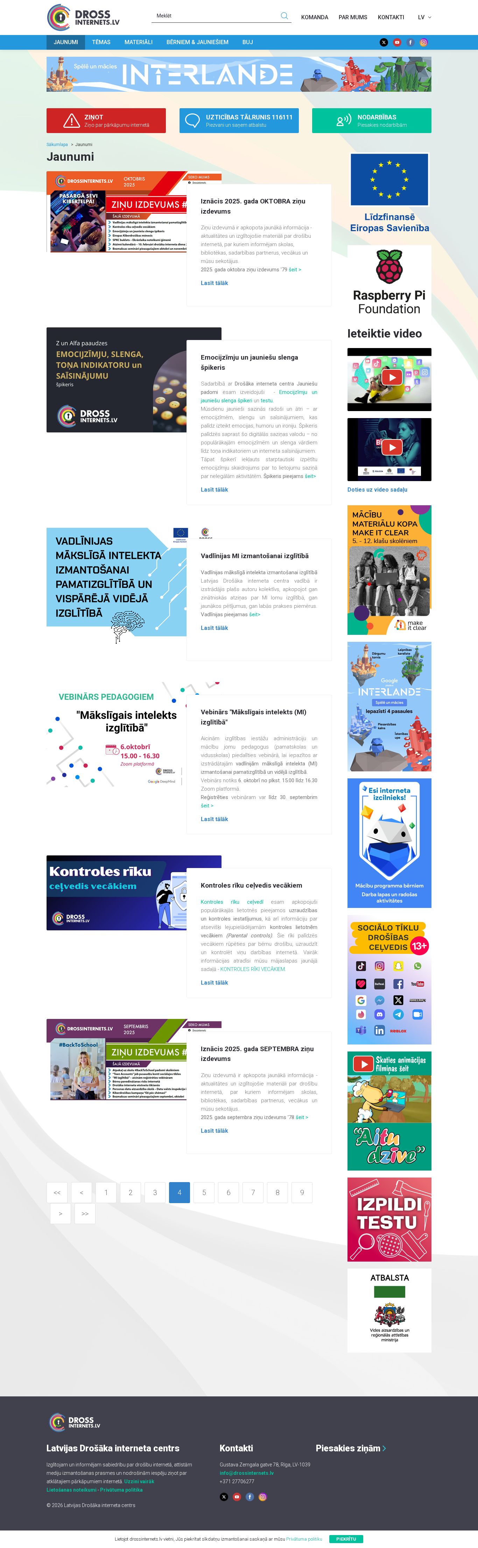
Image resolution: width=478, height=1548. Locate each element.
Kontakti (391, 17)
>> (85, 1213)
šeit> (310, 476)
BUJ (247, 42)
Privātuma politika (121, 1490)
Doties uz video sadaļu (377, 489)
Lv (421, 17)
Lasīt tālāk (214, 283)
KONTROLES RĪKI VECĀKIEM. (253, 969)
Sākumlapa (57, 144)
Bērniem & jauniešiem (198, 42)
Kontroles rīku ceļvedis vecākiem (251, 885)
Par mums (353, 17)
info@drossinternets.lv (247, 1473)
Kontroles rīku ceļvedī (232, 902)
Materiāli (139, 42)
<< (57, 1192)
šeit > (295, 269)
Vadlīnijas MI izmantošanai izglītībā (255, 556)
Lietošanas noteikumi (72, 1490)
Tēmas (101, 42)
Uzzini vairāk (139, 1481)
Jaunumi (66, 42)
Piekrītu (346, 1539)
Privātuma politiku (304, 1539)
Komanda (314, 17)
